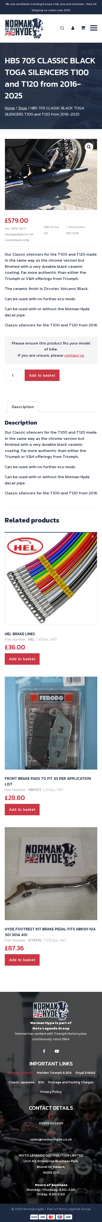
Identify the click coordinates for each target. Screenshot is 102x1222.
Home (10, 108)
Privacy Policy (51, 1091)
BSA (41, 1082)
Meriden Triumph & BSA (54, 1072)
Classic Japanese (21, 1082)
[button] (89, 147)
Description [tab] (23, 407)
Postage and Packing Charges (70, 1082)
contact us (74, 355)
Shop (22, 108)
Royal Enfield (85, 1072)
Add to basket (42, 375)
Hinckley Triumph (20, 1072)
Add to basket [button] (22, 659)
